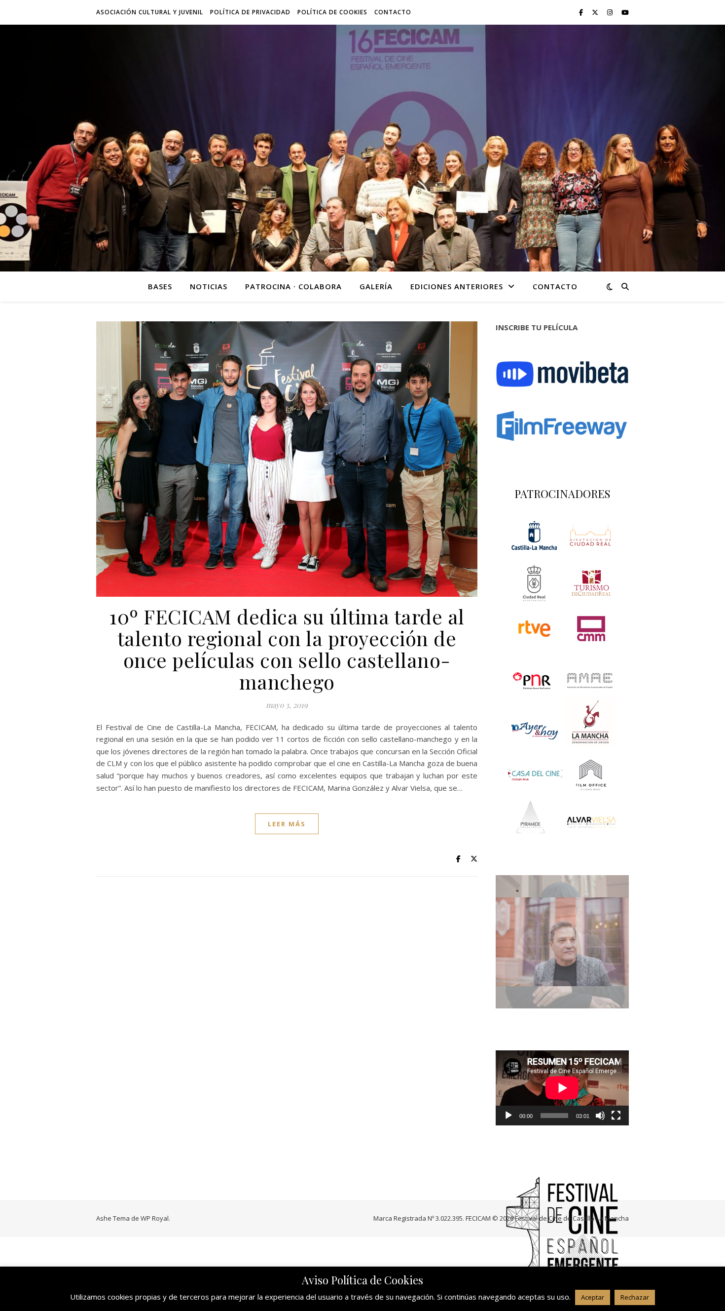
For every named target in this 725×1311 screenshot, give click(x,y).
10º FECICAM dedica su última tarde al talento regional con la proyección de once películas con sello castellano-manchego (287, 648)
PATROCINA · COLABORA (293, 286)
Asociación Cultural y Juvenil (149, 12)
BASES (160, 286)
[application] (562, 1087)
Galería (376, 286)
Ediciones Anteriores (456, 286)
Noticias (208, 286)
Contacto (392, 12)
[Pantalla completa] (616, 1115)
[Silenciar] (600, 1115)
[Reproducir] (508, 1115)
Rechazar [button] (634, 1297)
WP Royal (155, 1218)
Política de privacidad (250, 12)
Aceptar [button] (592, 1297)
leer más (287, 823)
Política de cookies (332, 12)
